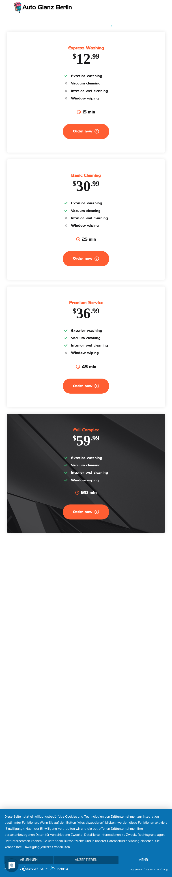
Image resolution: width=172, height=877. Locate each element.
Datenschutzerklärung (156, 869)
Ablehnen (29, 860)
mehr (143, 860)
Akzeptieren (86, 860)
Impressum (136, 869)
